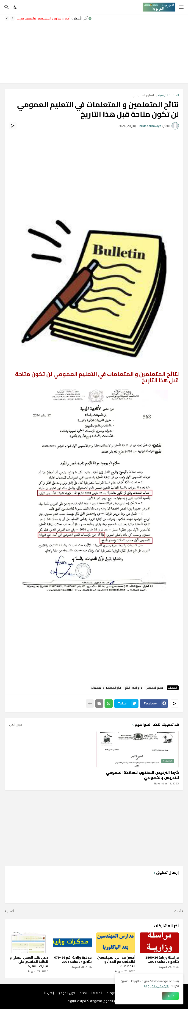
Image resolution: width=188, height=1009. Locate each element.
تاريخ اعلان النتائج (133, 687)
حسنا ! (170, 996)
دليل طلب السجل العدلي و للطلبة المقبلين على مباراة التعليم (29, 961)
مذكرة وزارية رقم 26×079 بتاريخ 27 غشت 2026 (73, 959)
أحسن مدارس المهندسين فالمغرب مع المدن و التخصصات (43, 18)
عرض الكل (15, 724)
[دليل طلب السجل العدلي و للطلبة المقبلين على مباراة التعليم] (28, 942)
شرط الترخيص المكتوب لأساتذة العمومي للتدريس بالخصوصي (142, 775)
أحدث (177, 911)
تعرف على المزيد (158, 986)
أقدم (10, 911)
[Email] (99, 703)
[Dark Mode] (15, 7)
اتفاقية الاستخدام (91, 993)
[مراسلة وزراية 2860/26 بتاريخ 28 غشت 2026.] (159, 942)
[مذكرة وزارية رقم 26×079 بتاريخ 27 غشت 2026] (72, 942)
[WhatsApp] (109, 703)
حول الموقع (66, 993)
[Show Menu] (181, 7)
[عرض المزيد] (90, 703)
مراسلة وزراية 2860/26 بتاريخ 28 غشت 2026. (162, 959)
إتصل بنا (49, 993)
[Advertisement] (142, 49)
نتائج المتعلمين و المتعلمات (106, 687)
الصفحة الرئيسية (168, 95)
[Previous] (12, 18)
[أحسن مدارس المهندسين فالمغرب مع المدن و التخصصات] (115, 942)
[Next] (7, 18)
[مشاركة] (13, 125)
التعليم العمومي (144, 95)
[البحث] (6, 7)
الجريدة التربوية (76, 1001)
